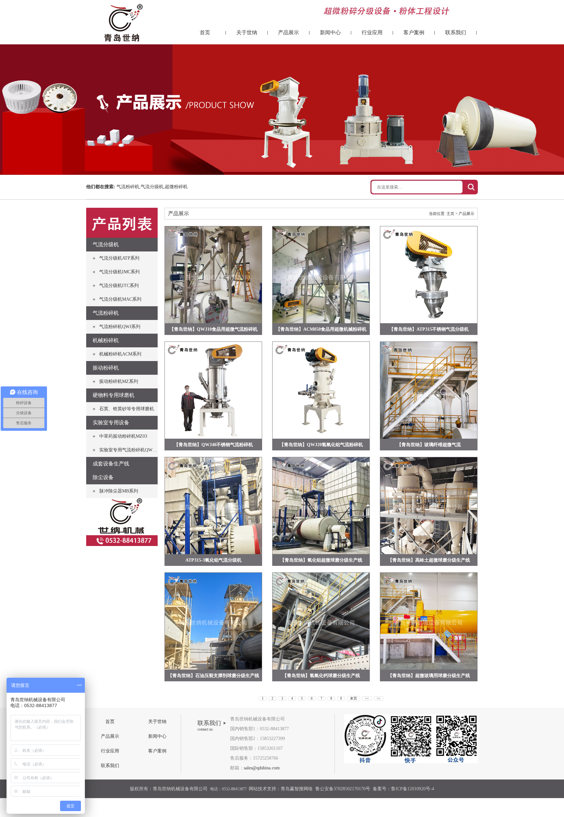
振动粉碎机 (106, 368)
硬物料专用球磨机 (113, 395)
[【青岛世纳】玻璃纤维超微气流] (429, 390)
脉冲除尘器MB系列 (118, 491)
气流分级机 (106, 244)
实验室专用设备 (111, 422)
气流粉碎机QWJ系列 (119, 326)
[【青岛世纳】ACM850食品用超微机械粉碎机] (321, 275)
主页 (450, 213)
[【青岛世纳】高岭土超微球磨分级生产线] (429, 505)
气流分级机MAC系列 (120, 299)
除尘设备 (103, 477)
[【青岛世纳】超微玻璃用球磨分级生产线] (429, 621)
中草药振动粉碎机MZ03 (123, 436)
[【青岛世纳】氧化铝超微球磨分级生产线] (321, 505)
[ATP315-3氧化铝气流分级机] (213, 505)
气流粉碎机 (106, 313)
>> (379, 698)
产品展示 (288, 32)
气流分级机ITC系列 (119, 285)
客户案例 (413, 32)
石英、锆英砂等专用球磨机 (126, 408)
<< (367, 698)
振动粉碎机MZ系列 (118, 381)
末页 (353, 698)
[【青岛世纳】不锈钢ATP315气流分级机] (213, 390)
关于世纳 (246, 32)
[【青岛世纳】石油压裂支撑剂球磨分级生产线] (213, 621)
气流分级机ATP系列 (119, 258)
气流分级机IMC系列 (119, 271)
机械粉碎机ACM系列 (120, 354)
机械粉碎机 (106, 340)
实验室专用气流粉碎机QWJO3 (129, 449)
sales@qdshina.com (262, 767)
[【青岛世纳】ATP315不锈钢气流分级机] (429, 275)
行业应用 (372, 32)
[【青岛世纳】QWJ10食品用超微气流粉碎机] (213, 275)
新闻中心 (330, 32)
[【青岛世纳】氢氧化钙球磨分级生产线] (321, 621)
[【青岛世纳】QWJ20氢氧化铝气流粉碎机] (321, 390)
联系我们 (455, 32)
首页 (205, 32)
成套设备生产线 (111, 463)
